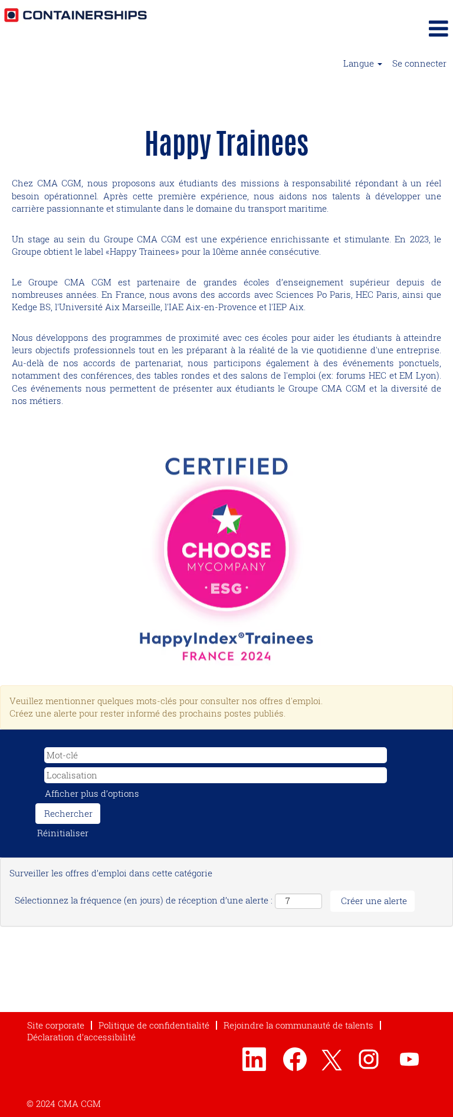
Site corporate (55, 1025)
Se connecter (419, 63)
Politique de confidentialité (154, 1025)
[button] (377, 28)
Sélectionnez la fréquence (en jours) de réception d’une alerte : (144, 900)
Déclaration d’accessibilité (81, 1037)
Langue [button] (359, 63)
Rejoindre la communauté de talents (298, 1025)
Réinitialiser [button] (62, 833)
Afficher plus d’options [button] (92, 793)
